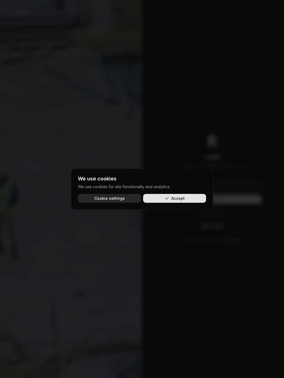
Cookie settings (109, 198)
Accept (178, 198)
